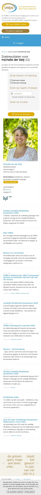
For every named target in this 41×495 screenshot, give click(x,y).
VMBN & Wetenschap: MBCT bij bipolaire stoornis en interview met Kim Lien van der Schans (21, 277)
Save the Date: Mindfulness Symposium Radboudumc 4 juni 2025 (20, 421)
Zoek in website (15, 31)
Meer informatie (11, 182)
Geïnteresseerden (16, 339)
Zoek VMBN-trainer (17, 24)
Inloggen (20, 43)
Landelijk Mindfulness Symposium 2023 (20, 303)
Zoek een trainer (18, 80)
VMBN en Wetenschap (22, 293)
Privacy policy (29, 491)
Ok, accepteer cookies (14, 491)
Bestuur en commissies (13, 253)
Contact (17, 479)
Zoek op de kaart (22, 114)
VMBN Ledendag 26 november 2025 (19, 326)
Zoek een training (18, 83)
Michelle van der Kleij (12, 164)
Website (8, 190)
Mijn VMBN (8, 233)
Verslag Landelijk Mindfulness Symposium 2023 (16, 212)
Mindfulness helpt (11, 397)
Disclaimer (27, 479)
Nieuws (13, 293)
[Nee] (38, 487)
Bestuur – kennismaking (13, 349)
